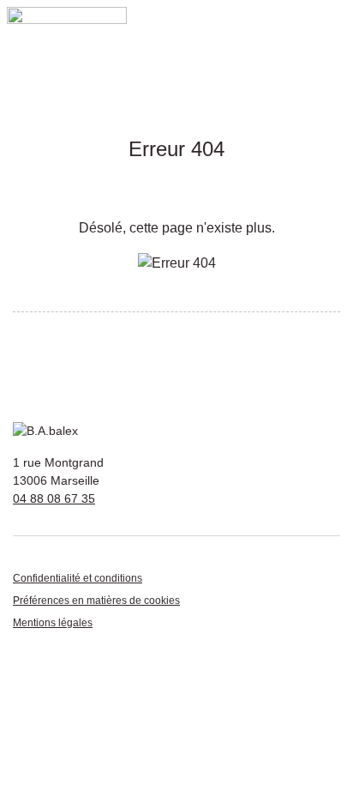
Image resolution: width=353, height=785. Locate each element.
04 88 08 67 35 (54, 498)
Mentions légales (53, 623)
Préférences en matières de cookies (96, 601)
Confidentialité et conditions (77, 578)
